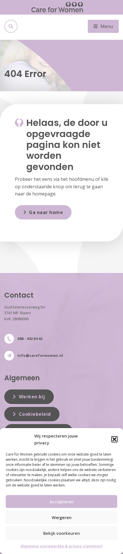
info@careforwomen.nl (40, 355)
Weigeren (62, 517)
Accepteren (62, 501)
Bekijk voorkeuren (61, 533)
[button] (114, 439)
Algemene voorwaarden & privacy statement (62, 546)
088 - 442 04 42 (29, 338)
